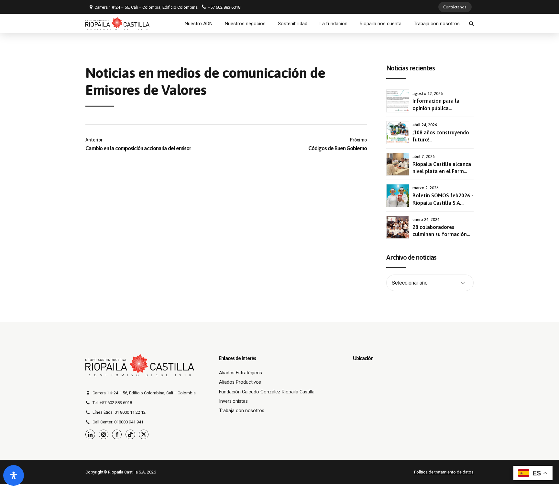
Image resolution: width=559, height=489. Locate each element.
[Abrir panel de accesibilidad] (13, 475)
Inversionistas (233, 401)
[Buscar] (471, 23)
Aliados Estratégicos (240, 373)
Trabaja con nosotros (437, 23)
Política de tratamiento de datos (444, 472)
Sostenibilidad (292, 23)
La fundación (333, 23)
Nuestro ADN (199, 23)
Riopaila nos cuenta (380, 23)
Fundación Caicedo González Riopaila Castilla (266, 392)
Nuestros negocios (245, 23)
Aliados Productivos (240, 382)
